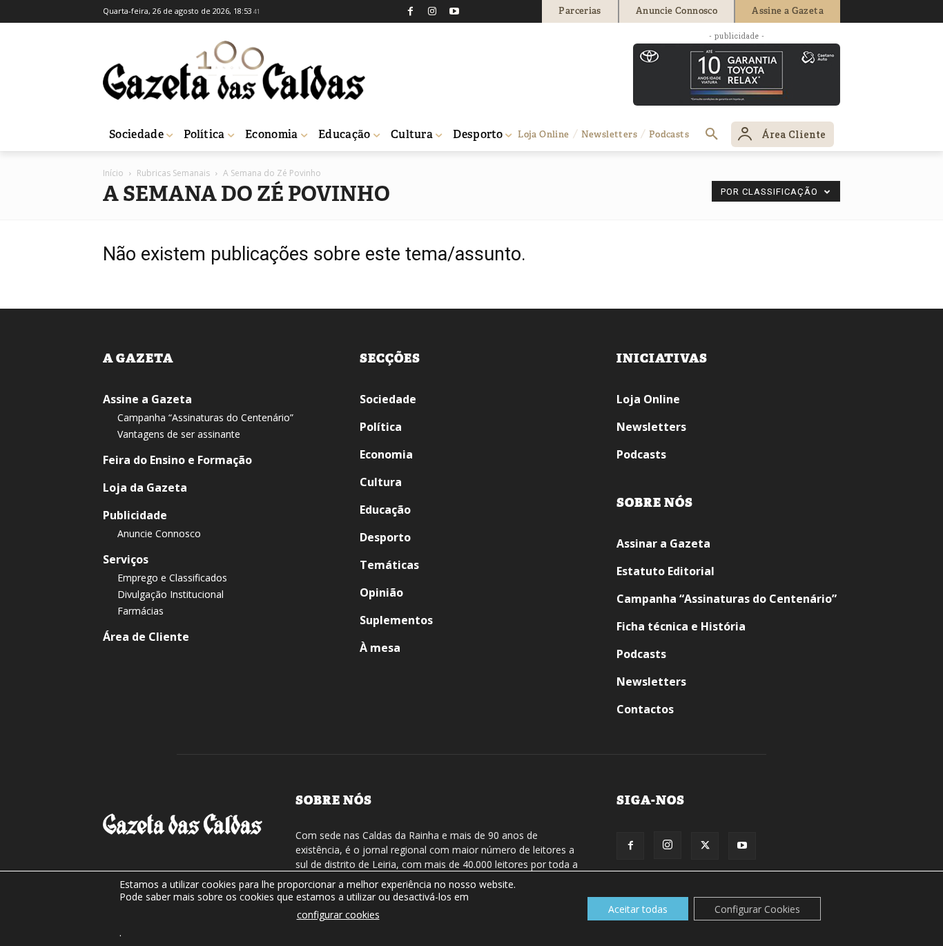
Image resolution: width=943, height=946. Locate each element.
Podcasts (641, 454)
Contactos (645, 709)
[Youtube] (454, 11)
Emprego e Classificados (172, 577)
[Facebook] (410, 11)
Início (113, 173)
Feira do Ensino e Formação (177, 459)
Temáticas (389, 564)
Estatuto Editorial (665, 571)
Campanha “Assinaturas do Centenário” (205, 417)
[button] (711, 134)
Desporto (385, 537)
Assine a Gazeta (147, 399)
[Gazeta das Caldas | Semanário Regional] (234, 70)
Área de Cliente (146, 636)
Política (381, 426)
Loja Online (648, 399)
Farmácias (140, 610)
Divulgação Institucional (170, 594)
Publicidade (135, 515)
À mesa (380, 647)
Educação (385, 509)
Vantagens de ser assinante (178, 434)
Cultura (381, 482)
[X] (705, 846)
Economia (386, 454)
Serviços (125, 559)
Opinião (381, 592)
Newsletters (651, 426)
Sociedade (388, 399)
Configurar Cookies (757, 909)
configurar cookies (338, 914)
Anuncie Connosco (159, 533)
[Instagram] (432, 11)
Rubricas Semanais (173, 173)
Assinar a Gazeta (663, 543)
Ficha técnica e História (681, 626)
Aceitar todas (638, 909)
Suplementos (396, 620)
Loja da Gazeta (145, 487)
